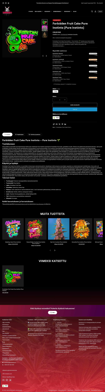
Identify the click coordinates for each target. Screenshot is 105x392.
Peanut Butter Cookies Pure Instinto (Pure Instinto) (36, 242)
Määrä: (54, 96)
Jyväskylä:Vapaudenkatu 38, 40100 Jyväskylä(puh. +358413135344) (65, 334)
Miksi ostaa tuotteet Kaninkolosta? (11, 337)
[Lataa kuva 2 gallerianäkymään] (45, 28)
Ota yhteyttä (100, 3)
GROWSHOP (67, 11)
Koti (54, 127)
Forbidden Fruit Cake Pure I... (64, 127)
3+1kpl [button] (55, 91)
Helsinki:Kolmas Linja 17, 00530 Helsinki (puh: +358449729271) (64, 324)
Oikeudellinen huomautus (9, 355)
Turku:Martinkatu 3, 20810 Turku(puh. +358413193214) (62, 329)
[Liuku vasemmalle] (43, 56)
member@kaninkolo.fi (10, 362)
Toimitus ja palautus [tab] (35, 134)
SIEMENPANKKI (57, 11)
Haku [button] (53, 312)
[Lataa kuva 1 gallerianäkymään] (45, 22)
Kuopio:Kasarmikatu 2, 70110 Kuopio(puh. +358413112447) (63, 345)
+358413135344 (57, 62)
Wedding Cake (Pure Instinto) (13, 242)
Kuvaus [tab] (8, 134)
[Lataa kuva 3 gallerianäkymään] (45, 35)
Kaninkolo (9, 390)
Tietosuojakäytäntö (7, 344)
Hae (3, 331)
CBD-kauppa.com (7, 373)
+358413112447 (57, 68)
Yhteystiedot (5, 353)
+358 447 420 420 (9, 364)
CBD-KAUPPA (38, 11)
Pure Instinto (57, 20)
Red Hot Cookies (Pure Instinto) (58, 242)
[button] (92, 11)
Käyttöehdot (5, 348)
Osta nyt (75, 109)
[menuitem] (14, 322)
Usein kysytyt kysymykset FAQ (88, 3)
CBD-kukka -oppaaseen (53, 174)
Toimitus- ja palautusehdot (9, 335)
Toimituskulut (64, 34)
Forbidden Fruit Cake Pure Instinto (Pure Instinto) (12, 289)
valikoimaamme (6, 159)
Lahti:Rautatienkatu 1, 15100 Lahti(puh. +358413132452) (63, 340)
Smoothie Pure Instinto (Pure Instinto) (81, 242)
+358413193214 (57, 56)
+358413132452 (57, 74)
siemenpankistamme (20, 204)
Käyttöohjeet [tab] (20, 134)
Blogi (3, 342)
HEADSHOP (47, 11)
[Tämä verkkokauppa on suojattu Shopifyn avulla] (56, 118)
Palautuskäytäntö (6, 346)
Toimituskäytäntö (6, 350)
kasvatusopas (40, 204)
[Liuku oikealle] (46, 56)
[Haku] (92, 11)
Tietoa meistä (5, 340)
